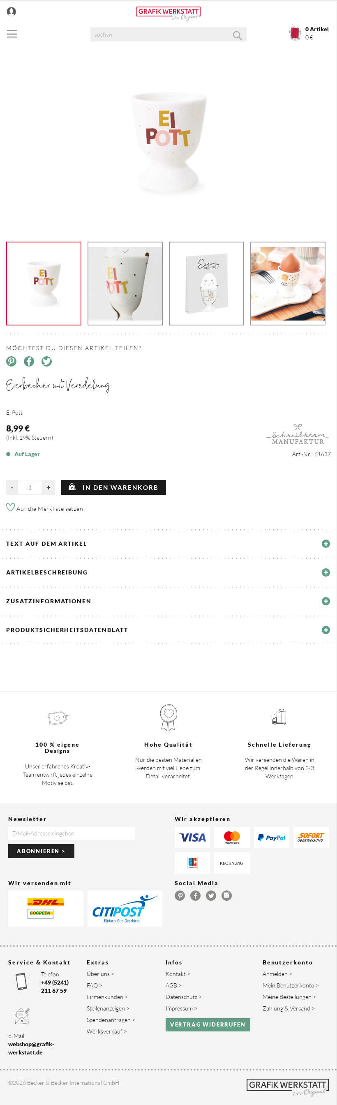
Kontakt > (178, 973)
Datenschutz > (184, 996)
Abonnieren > (41, 851)
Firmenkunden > (107, 996)
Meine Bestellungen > (289, 996)
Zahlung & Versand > (289, 1008)
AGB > (174, 985)
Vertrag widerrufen (208, 1024)
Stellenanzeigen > (108, 1008)
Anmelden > (277, 973)
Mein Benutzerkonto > (291, 985)
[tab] (168, 543)
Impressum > (181, 1008)
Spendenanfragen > (111, 1019)
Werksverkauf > (107, 1031)
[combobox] (168, 34)
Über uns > (100, 973)
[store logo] (168, 14)
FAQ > (94, 985)
